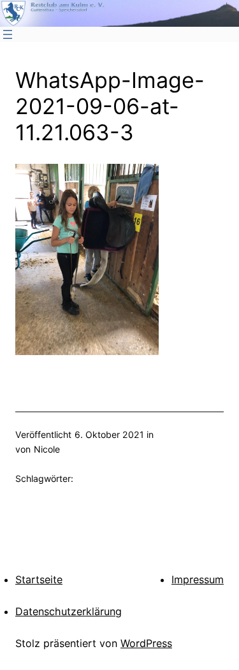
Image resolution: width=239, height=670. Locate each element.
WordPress (146, 643)
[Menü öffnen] (7, 34)
